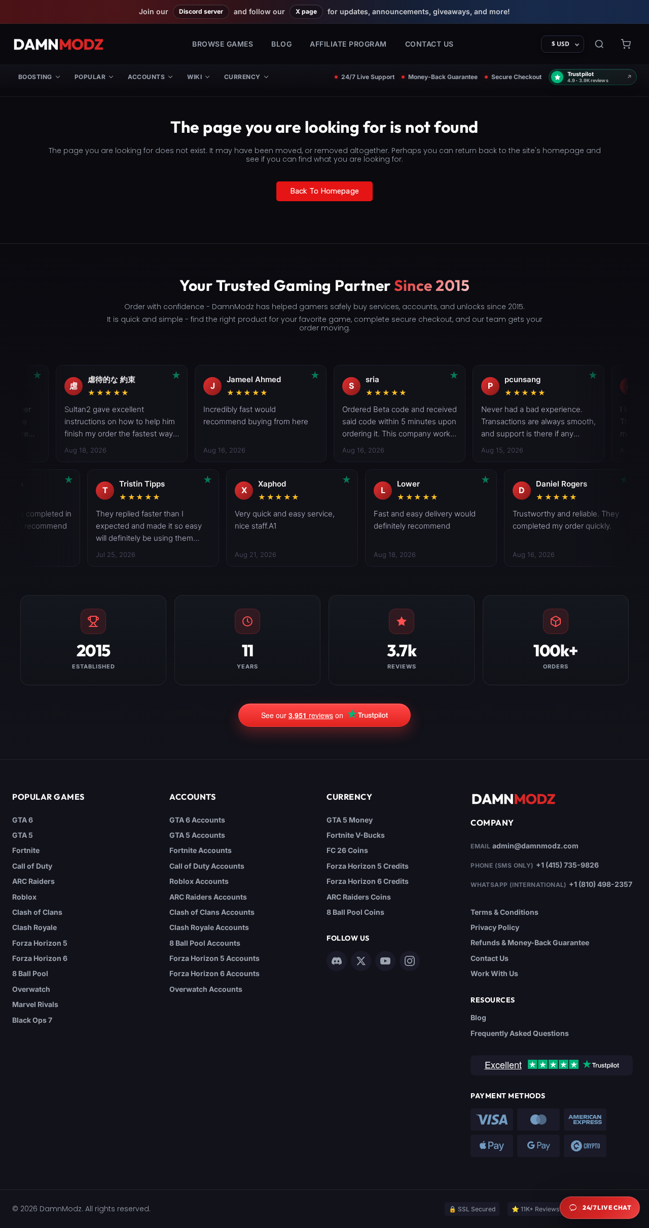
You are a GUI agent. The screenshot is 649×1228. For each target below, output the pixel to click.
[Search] (599, 44)
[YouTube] (385, 961)
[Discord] (337, 961)
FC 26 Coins (347, 850)
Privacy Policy (495, 927)
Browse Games (222, 44)
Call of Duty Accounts (206, 866)
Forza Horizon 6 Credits (368, 881)
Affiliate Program (348, 44)
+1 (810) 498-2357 (600, 884)
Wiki (194, 77)
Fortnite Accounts (200, 850)
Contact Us (429, 44)
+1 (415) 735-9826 (567, 865)
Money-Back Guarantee (443, 77)
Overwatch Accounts (205, 989)
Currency (242, 77)
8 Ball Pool (30, 973)
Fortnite (26, 850)
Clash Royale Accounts (209, 927)
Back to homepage (324, 191)
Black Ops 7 (32, 1020)
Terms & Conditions (504, 912)
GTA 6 (22, 819)
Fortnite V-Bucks (356, 835)
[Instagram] (410, 961)
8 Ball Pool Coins (355, 912)
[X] (361, 961)
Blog (281, 44)
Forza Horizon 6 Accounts (214, 973)
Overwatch (31, 989)
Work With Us (494, 973)
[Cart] (626, 44)
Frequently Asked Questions (520, 1033)
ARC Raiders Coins (359, 896)
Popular (90, 77)
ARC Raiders (33, 881)
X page (306, 11)
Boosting (35, 77)
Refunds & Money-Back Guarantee (530, 942)
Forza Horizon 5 (39, 943)
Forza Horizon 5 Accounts (214, 958)
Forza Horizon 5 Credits (368, 866)
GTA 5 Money (350, 819)
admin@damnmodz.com (535, 845)
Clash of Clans (37, 912)
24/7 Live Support (367, 77)
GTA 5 (22, 835)
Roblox (24, 896)
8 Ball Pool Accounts (204, 943)
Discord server (201, 11)
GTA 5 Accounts (197, 835)
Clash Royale (34, 927)
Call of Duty (32, 866)
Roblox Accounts (199, 881)
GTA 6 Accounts (197, 819)
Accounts (146, 77)
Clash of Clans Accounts (212, 912)
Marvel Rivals (35, 1004)
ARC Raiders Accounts (208, 896)
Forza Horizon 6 (39, 958)
